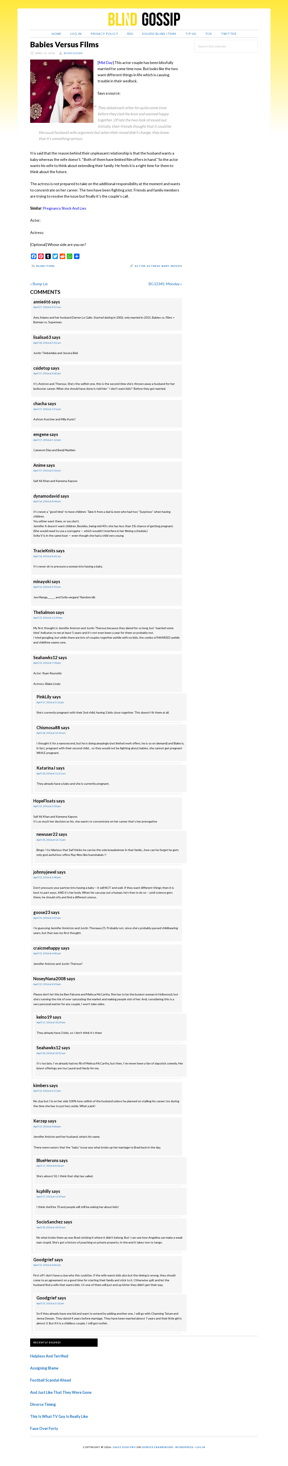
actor (140, 265)
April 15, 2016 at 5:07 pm (47, 917)
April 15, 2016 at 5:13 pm (50, 1303)
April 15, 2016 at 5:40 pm (47, 877)
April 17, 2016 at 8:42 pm (47, 373)
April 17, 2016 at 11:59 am (51, 1196)
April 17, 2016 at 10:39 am (51, 1022)
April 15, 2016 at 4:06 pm (47, 1126)
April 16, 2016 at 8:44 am (47, 501)
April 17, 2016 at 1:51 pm (47, 409)
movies (176, 265)
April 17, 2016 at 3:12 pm (50, 702)
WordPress (184, 1447)
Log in (200, 1447)
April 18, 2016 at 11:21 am (51, 773)
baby (165, 265)
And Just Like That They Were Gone (61, 1392)
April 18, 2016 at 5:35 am (47, 342)
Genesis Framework (157, 1447)
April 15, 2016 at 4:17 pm (47, 1090)
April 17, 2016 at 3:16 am (47, 470)
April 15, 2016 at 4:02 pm (47, 1264)
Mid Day (106, 62)
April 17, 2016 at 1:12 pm (47, 439)
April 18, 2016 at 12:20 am (51, 732)
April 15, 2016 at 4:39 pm (47, 984)
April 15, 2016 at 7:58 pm (47, 662)
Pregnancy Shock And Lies (64, 208)
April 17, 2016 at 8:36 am (50, 1165)
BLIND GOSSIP (144, 19)
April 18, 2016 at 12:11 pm (51, 839)
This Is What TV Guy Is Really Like (59, 1416)
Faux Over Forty (44, 1428)
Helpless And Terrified (49, 1356)
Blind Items (45, 265)
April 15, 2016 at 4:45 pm (47, 953)
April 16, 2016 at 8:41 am (47, 556)
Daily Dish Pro (124, 1447)
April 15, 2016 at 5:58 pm (47, 806)
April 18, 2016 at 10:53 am (51, 1053)
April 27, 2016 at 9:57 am (47, 307)
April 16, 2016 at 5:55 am (47, 586)
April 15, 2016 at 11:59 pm (47, 617)
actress (153, 265)
